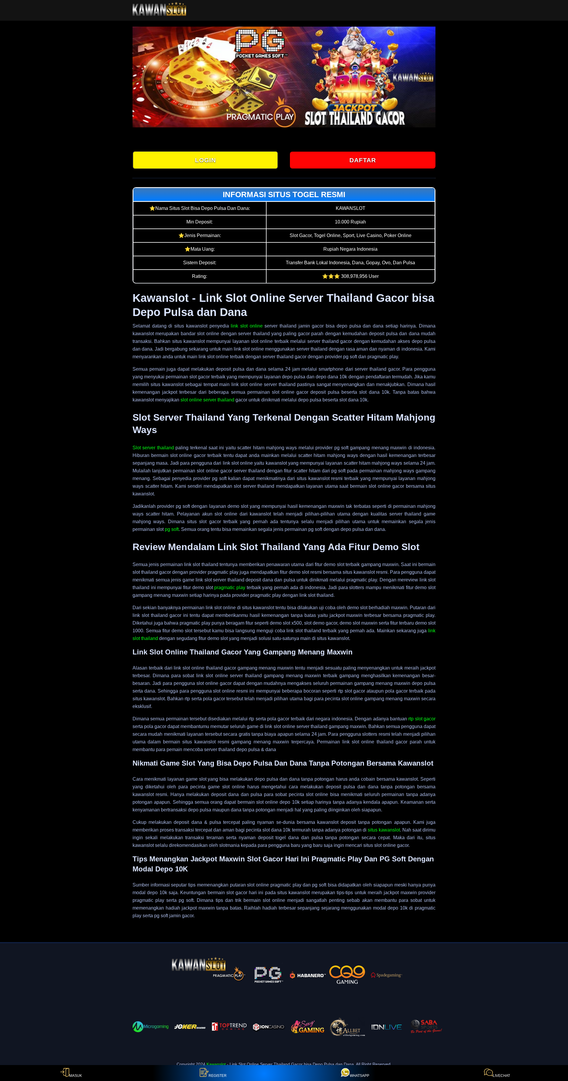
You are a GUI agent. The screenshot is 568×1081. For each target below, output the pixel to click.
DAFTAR (362, 160)
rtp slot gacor (421, 718)
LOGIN (205, 160)
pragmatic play (229, 587)
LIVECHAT (501, 1076)
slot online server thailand (207, 399)
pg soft (172, 529)
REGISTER (218, 1076)
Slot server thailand (153, 447)
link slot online (246, 325)
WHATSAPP (359, 1076)
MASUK (75, 1076)
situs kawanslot (384, 829)
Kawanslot (216, 1064)
